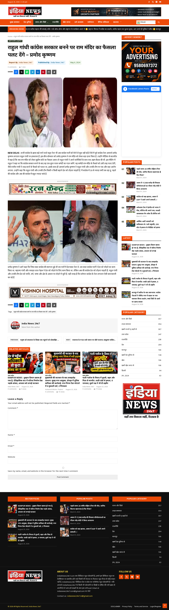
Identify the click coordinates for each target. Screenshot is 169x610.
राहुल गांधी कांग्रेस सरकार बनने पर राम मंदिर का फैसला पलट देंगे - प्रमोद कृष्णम (34, 312)
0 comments (12, 67)
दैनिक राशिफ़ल (103, 22)
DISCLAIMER (115, 607)
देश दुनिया (27, 22)
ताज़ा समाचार (126, 324)
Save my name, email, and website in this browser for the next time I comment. (43, 471)
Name (11, 435)
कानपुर (124, 350)
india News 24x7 (13, 387)
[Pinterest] (43, 72)
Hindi (142, 22)
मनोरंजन (91, 22)
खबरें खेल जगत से (128, 365)
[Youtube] (160, 2)
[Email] (49, 72)
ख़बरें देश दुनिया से (128, 355)
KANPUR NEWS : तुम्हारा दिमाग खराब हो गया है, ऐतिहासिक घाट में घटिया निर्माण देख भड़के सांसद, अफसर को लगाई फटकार (25, 381)
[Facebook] (149, 2)
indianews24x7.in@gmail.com (80, 596)
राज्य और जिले (40, 22)
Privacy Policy (127, 607)
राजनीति (55, 22)
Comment (13, 408)
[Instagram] (156, 2)
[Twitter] (153, 2)
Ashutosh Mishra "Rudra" (54, 389)
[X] (21, 72)
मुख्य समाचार (14, 22)
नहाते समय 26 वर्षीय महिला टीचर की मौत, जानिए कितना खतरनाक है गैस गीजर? (148, 172)
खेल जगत (66, 22)
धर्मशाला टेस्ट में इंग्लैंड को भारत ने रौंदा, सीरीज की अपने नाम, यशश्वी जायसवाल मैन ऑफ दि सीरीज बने (148, 210)
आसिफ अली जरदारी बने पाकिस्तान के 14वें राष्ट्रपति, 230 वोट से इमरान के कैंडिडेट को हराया (148, 224)
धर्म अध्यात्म (78, 22)
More (116, 22)
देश (123, 345)
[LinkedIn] (38, 72)
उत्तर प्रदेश (11, 376)
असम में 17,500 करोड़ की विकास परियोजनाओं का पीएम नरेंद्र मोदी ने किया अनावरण (148, 186)
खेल (123, 360)
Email (11, 446)
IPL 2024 (125, 376)
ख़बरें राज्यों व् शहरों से (15, 41)
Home (10, 37)
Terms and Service (141, 607)
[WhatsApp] (27, 72)
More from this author (31, 327)
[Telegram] (32, 72)
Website (11, 457)
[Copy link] (54, 72)
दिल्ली (124, 371)
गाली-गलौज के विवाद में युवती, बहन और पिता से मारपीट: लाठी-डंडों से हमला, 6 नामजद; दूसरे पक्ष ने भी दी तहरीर (99, 381)
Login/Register (155, 607)
